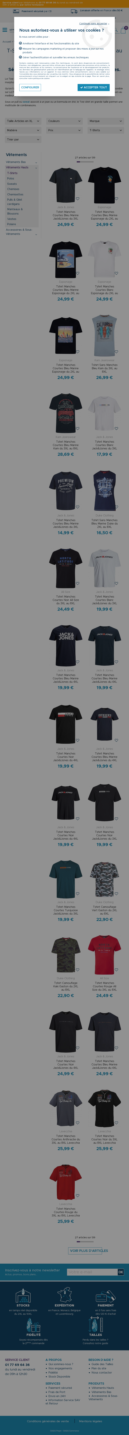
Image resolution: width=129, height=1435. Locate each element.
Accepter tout (95, 87)
